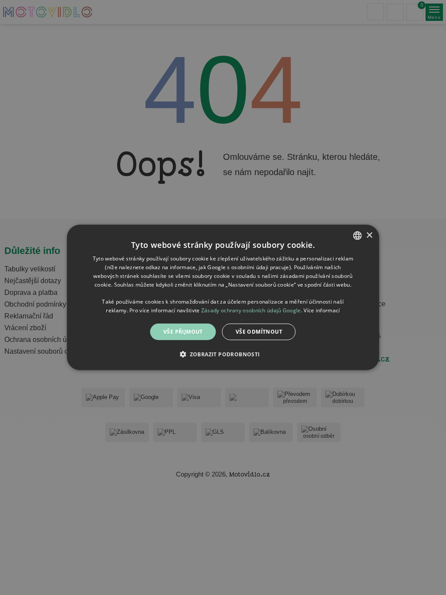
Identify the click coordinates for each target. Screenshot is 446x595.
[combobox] (357, 235)
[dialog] (223, 297)
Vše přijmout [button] (183, 331)
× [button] (369, 235)
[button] (223, 354)
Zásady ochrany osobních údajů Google (251, 310)
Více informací (322, 310)
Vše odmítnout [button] (259, 331)
